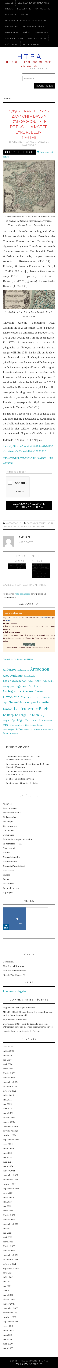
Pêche (40, 725)
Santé (26, 730)
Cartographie (43, 9)
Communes (11, 15)
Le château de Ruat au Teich (20, 778)
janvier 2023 (9, 1219)
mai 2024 (7, 1157)
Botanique (8, 821)
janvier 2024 (9, 1170)
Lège (13, 720)
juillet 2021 (8, 1277)
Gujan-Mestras (19, 702)
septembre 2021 (11, 1268)
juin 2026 (7, 1055)
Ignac (33, 702)
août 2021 (7, 1272)
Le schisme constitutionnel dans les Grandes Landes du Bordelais (40, 571)
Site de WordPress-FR (14, 975)
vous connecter (22, 593)
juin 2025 (7, 1099)
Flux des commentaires (14, 970)
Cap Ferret (35, 686)
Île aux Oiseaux (10, 733)
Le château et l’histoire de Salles (22, 783)
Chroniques (9, 830)
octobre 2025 (9, 1091)
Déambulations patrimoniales (33, 3)
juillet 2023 (8, 1197)
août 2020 (8, 1326)
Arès (6, 675)
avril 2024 (7, 1162)
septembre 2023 (11, 1188)
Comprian (27, 697)
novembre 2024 (10, 1130)
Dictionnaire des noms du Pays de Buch (25, 21)
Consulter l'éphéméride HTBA (18, 659)
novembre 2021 (10, 1259)
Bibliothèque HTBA (37, 38)
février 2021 (9, 1299)
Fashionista (22, 1364)
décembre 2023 (10, 1175)
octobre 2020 (9, 1317)
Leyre (43, 715)
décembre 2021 (10, 1255)
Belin (50, 523)
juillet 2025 (8, 1095)
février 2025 (9, 1117)
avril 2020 (8, 1343)
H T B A (29, 57)
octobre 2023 (9, 1184)
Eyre (13, 526)
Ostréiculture (17, 725)
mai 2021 (7, 1286)
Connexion (8, 961)
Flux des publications (13, 966)
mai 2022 (7, 1232)
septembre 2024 (11, 1139)
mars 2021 (8, 1295)
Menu (7, 98)
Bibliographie (24, 9)
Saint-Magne (8, 730)
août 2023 (7, 1193)
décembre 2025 (10, 1082)
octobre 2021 (9, 1264)
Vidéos (26, 32)
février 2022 (9, 1246)
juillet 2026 (8, 1051)
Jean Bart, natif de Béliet (18, 566)
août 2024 (8, 1144)
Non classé (8, 870)
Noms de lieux (10, 861)
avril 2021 (7, 1290)
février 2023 (9, 1215)
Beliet (30, 681)
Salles (19, 729)
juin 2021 (7, 1281)
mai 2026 (7, 1059)
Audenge (16, 675)
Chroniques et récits (33, 26)
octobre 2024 (9, 1135)
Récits (6, 879)
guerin (6, 1024)
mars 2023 (8, 1210)
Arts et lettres (10, 808)
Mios (5, 724)
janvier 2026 (9, 1077)
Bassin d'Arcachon (37, 523)
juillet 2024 (8, 1148)
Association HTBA (14, 38)
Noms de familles (11, 857)
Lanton (7, 709)
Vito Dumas (21, 1019)
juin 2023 (7, 1201)
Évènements (11, 44)
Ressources (11, 32)
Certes (6, 526)
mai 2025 (7, 1104)
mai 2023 (7, 1206)
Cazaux (28, 691)
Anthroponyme (23, 670)
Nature (25, 15)
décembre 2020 (10, 1308)
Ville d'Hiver (35, 730)
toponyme (8, 892)
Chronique (11, 697)
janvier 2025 (9, 1122)
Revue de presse (31, 44)
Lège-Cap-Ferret (28, 720)
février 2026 (9, 1073)
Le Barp (8, 715)
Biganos (20, 686)
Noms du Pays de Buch (14, 866)
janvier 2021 (9, 1303)
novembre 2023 (10, 1179)
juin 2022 (7, 1228)
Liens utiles (11, 26)
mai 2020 (7, 1339)
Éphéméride (47, 729)
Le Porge (20, 715)
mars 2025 (8, 1113)
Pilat (27, 725)
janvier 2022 (9, 1250)
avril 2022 (7, 1237)
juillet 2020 (8, 1330)
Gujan (5, 703)
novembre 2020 (10, 1312)
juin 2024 (7, 1153)
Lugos (6, 720)
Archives (7, 803)
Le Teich (33, 715)
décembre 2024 (10, 1126)
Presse (33, 725)
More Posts (26, 542)
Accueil (9, 3)
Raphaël (29, 142)
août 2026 (8, 1046)
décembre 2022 (10, 1224)
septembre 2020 (11, 1321)
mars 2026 (8, 1068)
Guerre (46, 697)
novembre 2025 (10, 1086)
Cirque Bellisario (26, 1007)
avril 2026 (7, 1064)
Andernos (9, 669)
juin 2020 (7, 1335)
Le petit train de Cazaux (28, 1031)
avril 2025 (7, 1108)
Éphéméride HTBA (12, 843)
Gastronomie (41, 32)
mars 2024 (8, 1166)
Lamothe (40, 526)
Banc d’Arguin (29, 676)
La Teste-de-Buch (26, 526)
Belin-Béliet (48, 681)
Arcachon (39, 669)
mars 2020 (8, 1348)
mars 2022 (8, 1241)
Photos (9, 9)
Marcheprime (47, 720)
